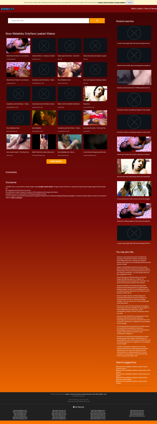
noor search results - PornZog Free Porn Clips (21, 152)
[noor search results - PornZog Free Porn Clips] (18, 149)
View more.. (56, 161)
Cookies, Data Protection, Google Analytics (111, 2)
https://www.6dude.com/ (20, 414)
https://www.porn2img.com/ (137, 412)
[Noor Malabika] (44, 125)
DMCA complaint (16, 198)
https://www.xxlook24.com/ (59, 417)
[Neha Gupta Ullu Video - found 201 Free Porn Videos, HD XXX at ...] (69, 53)
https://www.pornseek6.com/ (98, 414)
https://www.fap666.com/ (20, 416)
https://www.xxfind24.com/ (59, 416)
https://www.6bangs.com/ (20, 413)
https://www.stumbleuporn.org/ (137, 416)
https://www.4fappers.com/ (20, 410)
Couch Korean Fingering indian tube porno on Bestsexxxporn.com (104, 152)
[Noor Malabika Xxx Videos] (69, 149)
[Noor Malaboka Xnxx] (18, 125)
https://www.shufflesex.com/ (20, 419)
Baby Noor (86, 104)
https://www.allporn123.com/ (98, 417)
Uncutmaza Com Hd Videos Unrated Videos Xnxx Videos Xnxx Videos (54, 104)
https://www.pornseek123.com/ (98, 413)
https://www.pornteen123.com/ (98, 416)
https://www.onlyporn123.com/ (98, 419)
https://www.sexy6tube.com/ (98, 410)
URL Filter (95, 394)
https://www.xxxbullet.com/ (59, 412)
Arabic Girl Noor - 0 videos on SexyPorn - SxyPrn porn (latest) (51, 56)
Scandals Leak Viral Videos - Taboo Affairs (20, 104)
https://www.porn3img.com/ (137, 413)
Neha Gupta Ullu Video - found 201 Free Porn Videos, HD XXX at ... (78, 56)
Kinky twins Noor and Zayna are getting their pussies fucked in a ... (104, 56)
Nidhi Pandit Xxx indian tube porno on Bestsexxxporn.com (50, 152)
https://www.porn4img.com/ (137, 414)
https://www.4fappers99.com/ (20, 412)
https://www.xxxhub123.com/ (59, 413)
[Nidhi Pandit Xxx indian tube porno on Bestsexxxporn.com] (44, 149)
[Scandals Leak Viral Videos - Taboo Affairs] (18, 101)
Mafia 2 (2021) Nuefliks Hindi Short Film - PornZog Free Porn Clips (78, 104)
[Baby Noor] (95, 101)
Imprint (140, 8)
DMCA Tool (102, 394)
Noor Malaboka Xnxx (13, 128)
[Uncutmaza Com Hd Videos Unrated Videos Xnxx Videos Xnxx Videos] (44, 101)
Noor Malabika (36, 128)
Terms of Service (150, 8)
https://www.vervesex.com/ (59, 410)
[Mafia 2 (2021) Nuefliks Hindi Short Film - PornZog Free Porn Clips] (69, 101)
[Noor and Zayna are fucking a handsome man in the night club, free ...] (95, 77)
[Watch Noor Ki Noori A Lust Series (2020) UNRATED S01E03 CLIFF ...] (18, 53)
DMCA (133, 8)
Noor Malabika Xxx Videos (66, 152)
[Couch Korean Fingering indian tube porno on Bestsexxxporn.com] (95, 149)
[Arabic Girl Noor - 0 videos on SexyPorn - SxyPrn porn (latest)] (44, 53)
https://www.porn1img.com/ (137, 410)
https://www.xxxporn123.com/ (59, 414)
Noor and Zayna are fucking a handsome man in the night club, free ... (105, 80)
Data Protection (87, 394)
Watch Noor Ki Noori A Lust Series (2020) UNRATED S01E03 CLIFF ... (28, 56)
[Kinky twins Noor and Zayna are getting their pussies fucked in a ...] (95, 53)
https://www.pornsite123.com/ (20, 417)
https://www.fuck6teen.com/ (98, 412)
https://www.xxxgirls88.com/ (59, 419)
